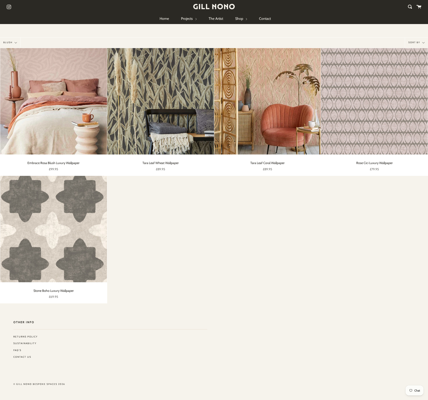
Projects (187, 18)
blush (8, 42)
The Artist (216, 18)
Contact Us (22, 356)
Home (164, 18)
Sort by (414, 42)
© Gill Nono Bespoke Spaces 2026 (39, 384)
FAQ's (17, 350)
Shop (239, 18)
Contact (265, 18)
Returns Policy (25, 336)
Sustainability (25, 343)
